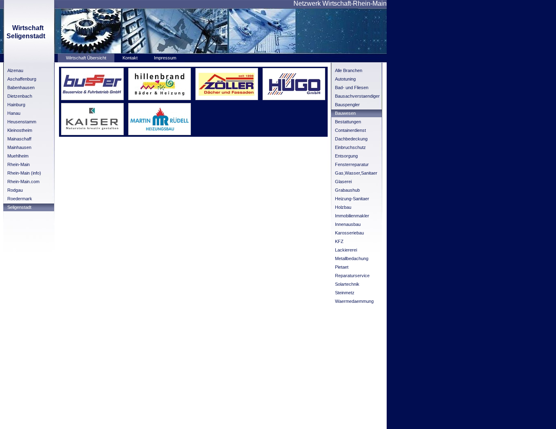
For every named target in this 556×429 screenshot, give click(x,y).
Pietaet (341, 267)
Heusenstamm (21, 121)
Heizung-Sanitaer (352, 198)
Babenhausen (21, 87)
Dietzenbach (19, 96)
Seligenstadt (19, 207)
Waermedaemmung (354, 301)
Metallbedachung (351, 258)
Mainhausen (19, 147)
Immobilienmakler (352, 215)
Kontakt (130, 57)
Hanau (13, 113)
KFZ (339, 241)
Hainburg (16, 104)
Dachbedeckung (351, 138)
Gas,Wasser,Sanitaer (356, 173)
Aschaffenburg (21, 79)
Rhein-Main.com (23, 181)
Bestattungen (348, 121)
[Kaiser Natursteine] (92, 133)
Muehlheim (17, 155)
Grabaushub (347, 190)
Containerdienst (350, 130)
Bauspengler (347, 104)
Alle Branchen (348, 70)
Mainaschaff (19, 138)
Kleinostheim (19, 130)
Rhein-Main (18, 164)
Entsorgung (346, 155)
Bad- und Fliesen (351, 87)
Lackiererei (346, 249)
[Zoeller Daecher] (226, 98)
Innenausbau (348, 224)
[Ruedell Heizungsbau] (159, 133)
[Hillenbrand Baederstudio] (159, 98)
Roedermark (19, 198)
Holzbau (343, 207)
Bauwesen (345, 113)
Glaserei (343, 181)
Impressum (165, 57)
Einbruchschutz (350, 147)
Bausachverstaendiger (357, 96)
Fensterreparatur (352, 164)
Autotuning (345, 79)
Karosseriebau (349, 232)
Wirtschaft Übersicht (86, 57)
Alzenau (15, 70)
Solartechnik (347, 284)
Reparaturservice (352, 275)
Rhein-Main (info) (24, 173)
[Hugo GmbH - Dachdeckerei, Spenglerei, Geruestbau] (294, 98)
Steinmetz (345, 292)
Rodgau (15, 190)
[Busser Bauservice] (92, 98)
